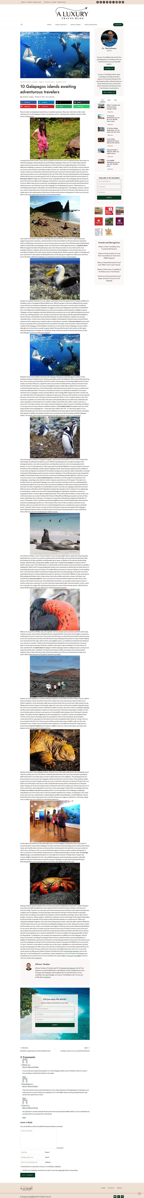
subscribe (61, 1161)
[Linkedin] (107, 2)
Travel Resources (90, 25)
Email (47, 1152)
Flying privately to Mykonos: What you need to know (113, 151)
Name (23, 1152)
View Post (111, 112)
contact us (38, 958)
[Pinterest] (110, 2)
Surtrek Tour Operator (72, 951)
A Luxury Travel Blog (74, 956)
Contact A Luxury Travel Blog (55, 2)
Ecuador (35, 82)
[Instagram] (117, 2)
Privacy (119, 1184)
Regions (41, 82)
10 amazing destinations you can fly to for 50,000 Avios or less (113, 118)
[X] (118, 1192)
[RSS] (123, 2)
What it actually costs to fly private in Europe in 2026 (113, 107)
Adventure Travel (25, 82)
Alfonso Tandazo (29, 97)
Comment (24, 1129)
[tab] (102, 100)
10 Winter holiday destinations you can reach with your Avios (113, 130)
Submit (55, 1025)
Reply (86, 1064)
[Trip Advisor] (113, 2)
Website (71, 1152)
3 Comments (50, 97)
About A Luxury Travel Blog (31, 2)
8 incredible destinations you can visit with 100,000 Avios (113, 163)
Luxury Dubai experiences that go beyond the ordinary (113, 141)
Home (103, 1184)
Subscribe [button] (118, 25)
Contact (111, 1184)
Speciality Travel (61, 82)
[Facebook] (101, 2)
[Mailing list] (97, 2)
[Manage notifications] (139, 1193)
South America (49, 82)
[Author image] (21, 97)
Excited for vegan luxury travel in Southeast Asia (35, 1049)
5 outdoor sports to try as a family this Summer (75, 1049)
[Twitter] (104, 2)
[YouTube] (120, 2)
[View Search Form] (21, 24)
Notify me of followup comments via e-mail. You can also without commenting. (50, 1161)
